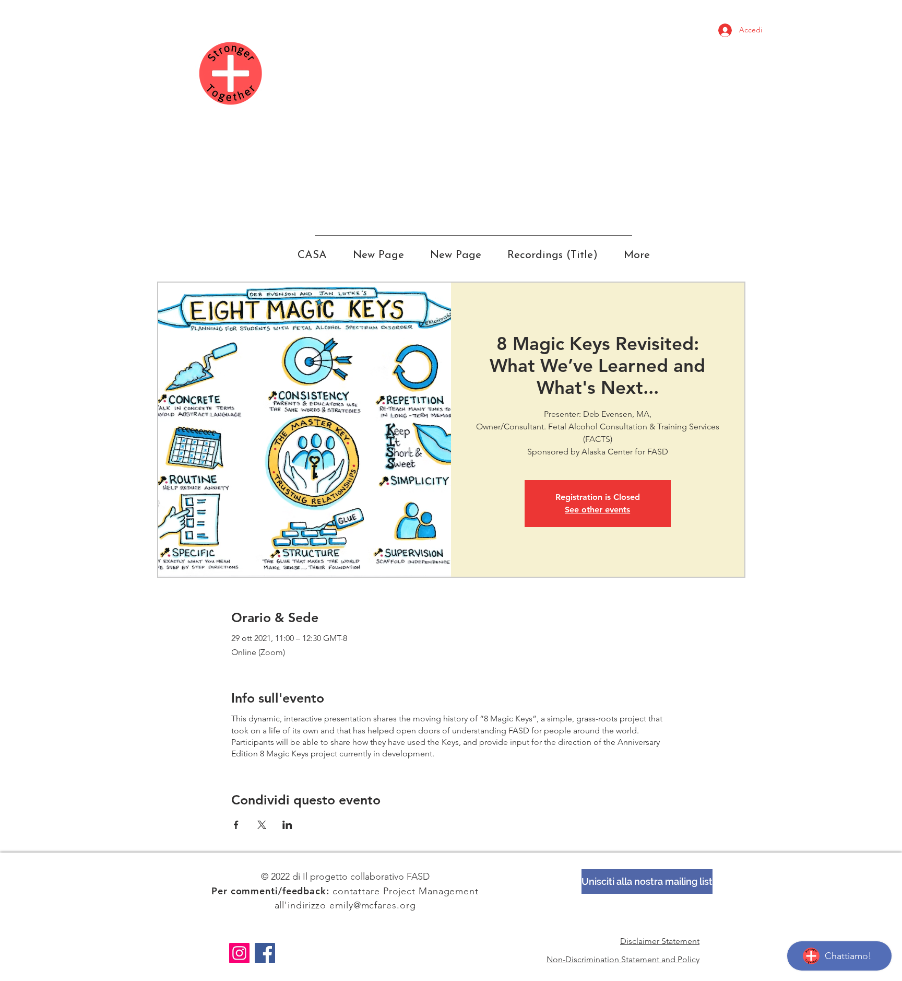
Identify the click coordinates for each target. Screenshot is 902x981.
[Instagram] (239, 953)
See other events (597, 510)
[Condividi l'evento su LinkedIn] (287, 825)
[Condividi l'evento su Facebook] (236, 825)
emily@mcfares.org (372, 905)
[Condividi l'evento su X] (262, 825)
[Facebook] (265, 953)
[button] (647, 881)
